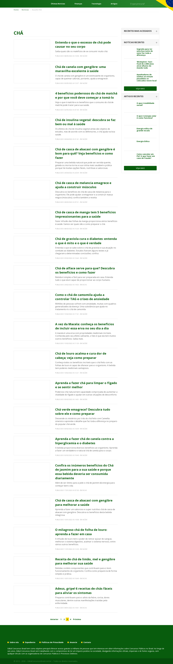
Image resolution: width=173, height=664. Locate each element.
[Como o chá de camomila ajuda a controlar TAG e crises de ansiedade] (32, 301)
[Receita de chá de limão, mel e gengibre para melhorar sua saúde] (32, 566)
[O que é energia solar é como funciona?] (129, 119)
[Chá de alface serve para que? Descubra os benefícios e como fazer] (32, 275)
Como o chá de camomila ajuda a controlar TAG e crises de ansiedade (82, 297)
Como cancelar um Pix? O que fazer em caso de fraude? (146, 156)
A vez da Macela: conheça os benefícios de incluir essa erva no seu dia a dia (84, 326)
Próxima (77, 619)
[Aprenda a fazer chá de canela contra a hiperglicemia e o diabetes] (32, 445)
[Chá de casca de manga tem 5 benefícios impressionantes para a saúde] (32, 219)
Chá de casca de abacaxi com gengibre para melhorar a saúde (83, 502)
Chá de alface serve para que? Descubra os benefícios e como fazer (85, 270)
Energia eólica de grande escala (144, 129)
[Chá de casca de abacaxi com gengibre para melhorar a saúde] (32, 507)
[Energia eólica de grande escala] (129, 132)
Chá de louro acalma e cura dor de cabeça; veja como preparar (80, 355)
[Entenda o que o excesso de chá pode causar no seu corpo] (32, 49)
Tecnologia (96, 4)
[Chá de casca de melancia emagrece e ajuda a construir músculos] (32, 189)
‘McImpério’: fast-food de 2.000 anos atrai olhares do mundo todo (145, 65)
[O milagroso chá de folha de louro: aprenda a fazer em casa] (32, 536)
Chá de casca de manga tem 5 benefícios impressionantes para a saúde (85, 214)
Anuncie (73, 642)
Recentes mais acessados (138, 31)
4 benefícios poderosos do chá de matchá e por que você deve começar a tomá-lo (86, 95)
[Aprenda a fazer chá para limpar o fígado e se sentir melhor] (32, 389)
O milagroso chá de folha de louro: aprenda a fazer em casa (81, 532)
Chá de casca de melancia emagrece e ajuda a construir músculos (83, 185)
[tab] (140, 31)
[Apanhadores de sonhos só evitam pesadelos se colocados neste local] (129, 78)
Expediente (30, 642)
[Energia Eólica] (129, 144)
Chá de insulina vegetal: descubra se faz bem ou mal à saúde (85, 122)
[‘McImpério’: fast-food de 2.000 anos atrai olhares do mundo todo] (129, 65)
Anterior (54, 619)
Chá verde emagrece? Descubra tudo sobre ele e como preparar (82, 411)
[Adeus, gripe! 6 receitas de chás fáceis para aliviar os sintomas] (32, 595)
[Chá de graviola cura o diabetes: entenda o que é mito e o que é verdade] (32, 245)
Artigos (114, 4)
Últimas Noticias (58, 4)
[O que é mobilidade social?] (129, 106)
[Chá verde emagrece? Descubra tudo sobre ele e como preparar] (32, 416)
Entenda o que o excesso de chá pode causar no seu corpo (83, 44)
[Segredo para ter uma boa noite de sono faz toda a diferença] (129, 52)
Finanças (78, 4)
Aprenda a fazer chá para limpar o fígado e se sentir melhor (86, 385)
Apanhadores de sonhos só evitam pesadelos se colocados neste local (147, 77)
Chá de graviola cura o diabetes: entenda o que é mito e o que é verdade (86, 241)
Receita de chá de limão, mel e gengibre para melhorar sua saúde (85, 561)
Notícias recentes (134, 42)
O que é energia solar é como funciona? (146, 117)
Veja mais (140, 88)
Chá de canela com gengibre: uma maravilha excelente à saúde (80, 69)
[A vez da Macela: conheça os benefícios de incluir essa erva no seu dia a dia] (32, 331)
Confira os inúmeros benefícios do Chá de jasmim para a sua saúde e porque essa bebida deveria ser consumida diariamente (84, 471)
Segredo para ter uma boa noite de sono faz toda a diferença (145, 52)
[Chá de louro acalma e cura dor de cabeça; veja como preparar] (32, 360)
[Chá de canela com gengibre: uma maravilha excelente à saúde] (32, 73)
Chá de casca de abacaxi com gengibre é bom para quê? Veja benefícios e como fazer (85, 153)
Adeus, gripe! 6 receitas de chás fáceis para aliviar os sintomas (83, 590)
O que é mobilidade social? (145, 104)
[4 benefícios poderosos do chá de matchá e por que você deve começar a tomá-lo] (32, 100)
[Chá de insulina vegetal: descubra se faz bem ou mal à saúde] (32, 126)
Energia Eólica (143, 141)
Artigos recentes (133, 96)
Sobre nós (14, 642)
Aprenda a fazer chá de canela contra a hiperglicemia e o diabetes (84, 441)
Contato (87, 642)
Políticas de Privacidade (52, 642)
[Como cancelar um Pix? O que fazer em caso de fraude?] (129, 157)
